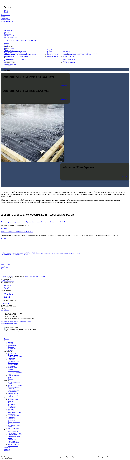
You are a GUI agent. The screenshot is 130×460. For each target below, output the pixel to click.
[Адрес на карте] (65, 230)
